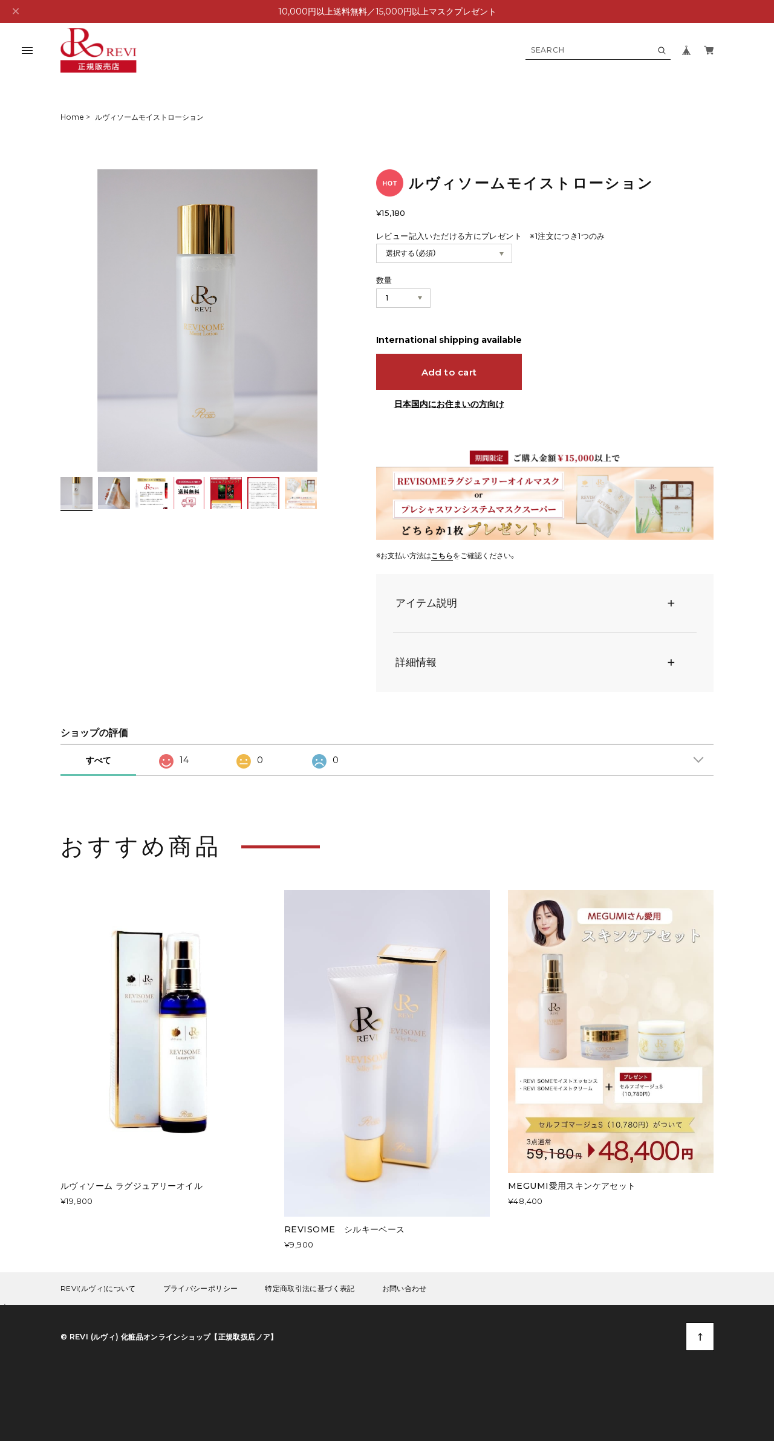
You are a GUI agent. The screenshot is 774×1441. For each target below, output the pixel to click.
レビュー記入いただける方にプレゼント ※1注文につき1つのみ (490, 236)
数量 (384, 280)
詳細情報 (416, 662)
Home (72, 117)
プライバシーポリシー (200, 1288)
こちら (442, 555)
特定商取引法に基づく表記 (309, 1288)
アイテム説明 (426, 603)
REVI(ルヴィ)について (98, 1288)
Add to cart (449, 372)
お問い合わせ (404, 1288)
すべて (98, 760)
